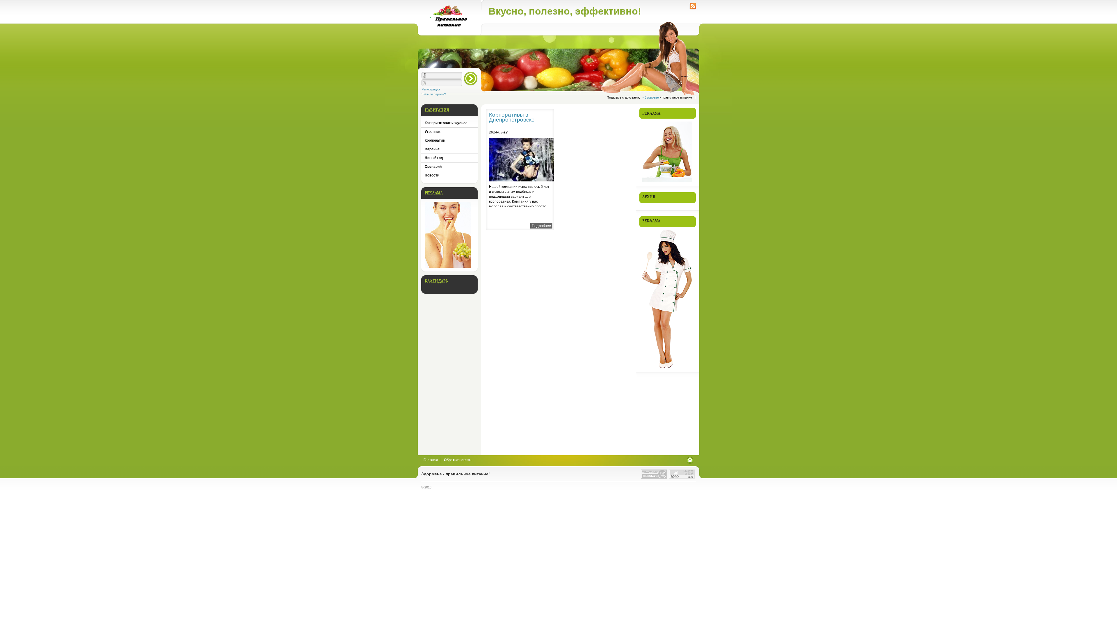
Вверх (689, 460)
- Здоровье (651, 97)
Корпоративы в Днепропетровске (512, 117)
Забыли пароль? (433, 94)
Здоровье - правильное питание (449, 18)
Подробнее (541, 226)
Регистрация (430, 89)
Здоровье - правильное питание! (455, 474)
